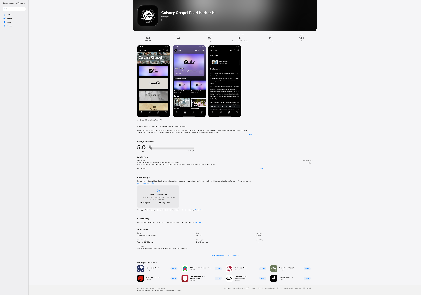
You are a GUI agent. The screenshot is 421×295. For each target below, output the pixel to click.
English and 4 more (202, 242)
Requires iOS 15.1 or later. (145, 242)
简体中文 (260, 288)
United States (227, 288)
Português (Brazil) (288, 288)
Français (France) (270, 288)
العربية (247, 288)
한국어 (278, 288)
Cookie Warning (170, 290)
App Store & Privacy (157, 290)
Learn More (199, 210)
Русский (253, 288)
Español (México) (238, 288)
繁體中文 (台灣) (307, 288)
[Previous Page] (134, 273)
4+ (256, 242)
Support (179, 290)
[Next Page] (314, 273)
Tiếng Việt (298, 288)
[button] (14, 14)
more (251, 134)
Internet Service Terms (143, 290)
